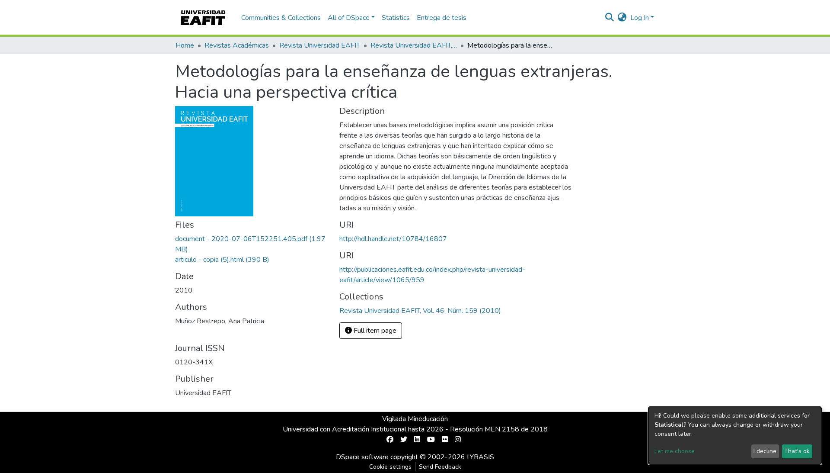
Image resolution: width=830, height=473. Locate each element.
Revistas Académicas (236, 45)
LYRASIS (480, 457)
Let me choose (674, 451)
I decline (764, 451)
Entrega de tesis (441, 18)
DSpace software (362, 457)
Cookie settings (390, 467)
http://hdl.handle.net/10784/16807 (393, 239)
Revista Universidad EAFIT (319, 45)
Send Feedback (440, 467)
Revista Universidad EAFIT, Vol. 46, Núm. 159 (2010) (413, 45)
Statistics (396, 18)
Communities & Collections (281, 18)
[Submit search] (609, 18)
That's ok (797, 451)
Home (185, 45)
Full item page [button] (374, 330)
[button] (622, 18)
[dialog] (734, 435)
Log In (639, 18)
